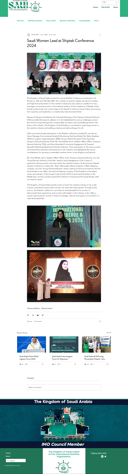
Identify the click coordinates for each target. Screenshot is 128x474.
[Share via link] (43, 315)
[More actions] (100, 34)
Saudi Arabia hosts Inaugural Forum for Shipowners (62, 357)
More (96, 21)
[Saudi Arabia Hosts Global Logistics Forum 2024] (31, 344)
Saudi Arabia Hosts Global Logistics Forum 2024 (29, 357)
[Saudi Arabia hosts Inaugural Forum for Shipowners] (64, 344)
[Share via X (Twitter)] (33, 315)
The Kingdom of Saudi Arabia (21, 0)
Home (8, 453)
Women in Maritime (67, 21)
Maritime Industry (35, 21)
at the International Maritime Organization (22, 9)
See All (109, 332)
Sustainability (84, 21)
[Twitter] (105, 456)
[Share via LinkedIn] (38, 315)
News (8, 456)
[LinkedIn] (102, 456)
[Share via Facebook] (28, 315)
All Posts (20, 21)
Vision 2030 (51, 21)
